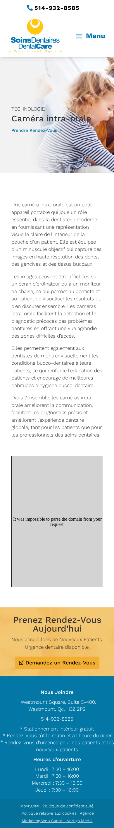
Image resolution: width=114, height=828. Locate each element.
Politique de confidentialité (68, 806)
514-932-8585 (57, 7)
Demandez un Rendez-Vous (60, 662)
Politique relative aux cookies (49, 813)
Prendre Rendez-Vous (34, 130)
